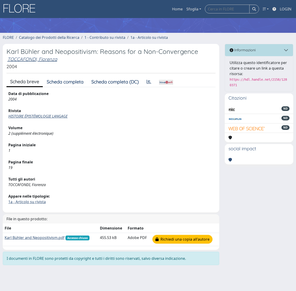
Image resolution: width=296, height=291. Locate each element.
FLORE (8, 37)
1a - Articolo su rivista (149, 37)
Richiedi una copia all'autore (184, 239)
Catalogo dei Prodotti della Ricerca (49, 37)
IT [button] (264, 9)
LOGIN (285, 9)
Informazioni (244, 50)
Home (177, 9)
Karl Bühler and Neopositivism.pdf (35, 237)
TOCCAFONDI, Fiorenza (32, 59)
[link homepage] (21, 9)
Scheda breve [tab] (24, 81)
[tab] (149, 82)
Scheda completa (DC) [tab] (115, 82)
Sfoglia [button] (192, 9)
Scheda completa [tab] (65, 82)
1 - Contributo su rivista (104, 37)
